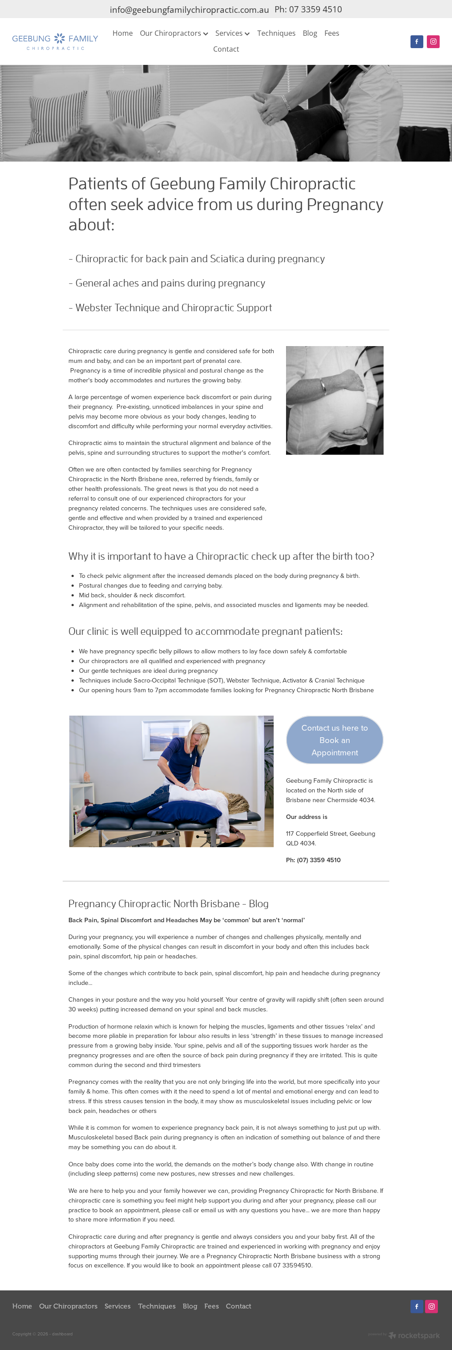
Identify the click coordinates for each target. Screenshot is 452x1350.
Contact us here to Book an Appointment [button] (334, 740)
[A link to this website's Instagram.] (433, 41)
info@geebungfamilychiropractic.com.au (189, 9)
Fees (331, 33)
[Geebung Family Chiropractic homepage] (55, 41)
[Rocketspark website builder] (404, 1336)
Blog (310, 33)
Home (123, 33)
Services (230, 33)
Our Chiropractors (171, 33)
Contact (226, 49)
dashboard (62, 1334)
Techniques (276, 33)
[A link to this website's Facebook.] (417, 41)
